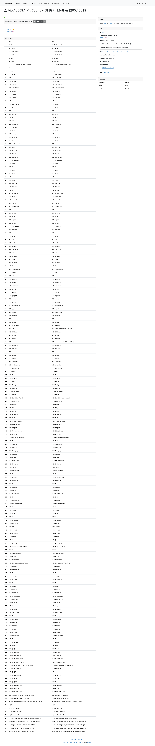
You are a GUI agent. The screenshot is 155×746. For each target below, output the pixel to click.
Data (40, 3)
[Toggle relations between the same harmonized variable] (38, 21)
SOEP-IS (34, 3)
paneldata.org (9, 3)
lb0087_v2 (10, 30)
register (111, 23)
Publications (56, 3)
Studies (18, 3)
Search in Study (66, 3)
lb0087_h (9, 32)
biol (116, 52)
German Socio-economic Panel (72, 742)
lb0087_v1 (104, 32)
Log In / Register (142, 3)
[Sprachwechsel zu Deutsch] (150, 3)
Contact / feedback (77, 739)
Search (25, 3)
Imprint (89, 742)
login (105, 23)
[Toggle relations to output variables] (41, 21)
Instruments (47, 3)
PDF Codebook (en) (108, 68)
